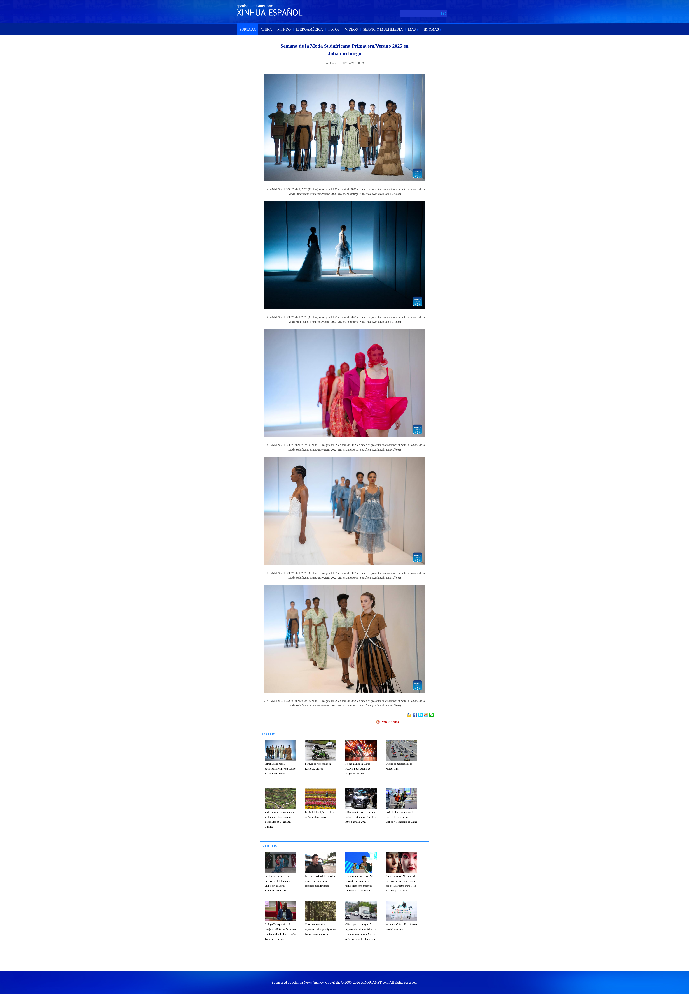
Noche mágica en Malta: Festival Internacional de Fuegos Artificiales (357, 769)
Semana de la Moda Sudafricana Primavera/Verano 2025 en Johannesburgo (280, 769)
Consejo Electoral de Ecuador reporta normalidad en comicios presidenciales (320, 881)
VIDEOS (351, 29)
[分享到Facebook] (415, 715)
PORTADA (248, 29)
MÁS (412, 29)
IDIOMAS (432, 29)
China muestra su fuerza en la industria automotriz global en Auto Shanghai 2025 (360, 817)
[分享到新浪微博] (426, 715)
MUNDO (284, 29)
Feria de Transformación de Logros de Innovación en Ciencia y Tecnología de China (401, 817)
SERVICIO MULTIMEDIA (383, 29)
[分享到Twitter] (420, 715)
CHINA (266, 29)
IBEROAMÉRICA (309, 29)
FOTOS (333, 29)
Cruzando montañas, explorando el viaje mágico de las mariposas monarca (320, 929)
